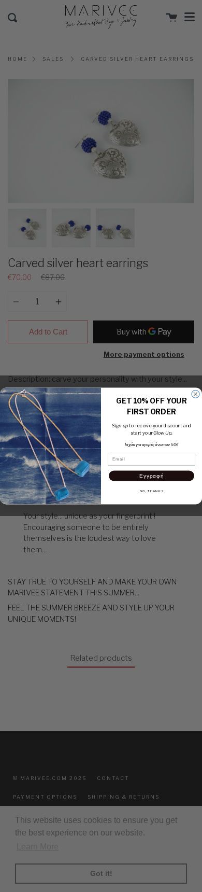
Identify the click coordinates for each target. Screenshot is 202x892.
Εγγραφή (151, 475)
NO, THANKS (152, 491)
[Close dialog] (195, 394)
